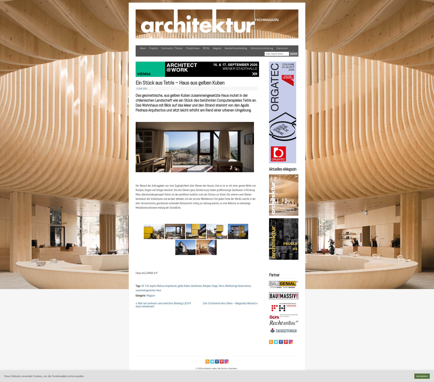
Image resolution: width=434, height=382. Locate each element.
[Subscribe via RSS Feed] (271, 342)
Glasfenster (196, 286)
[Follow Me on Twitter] (276, 342)
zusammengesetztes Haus (148, 290)
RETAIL (206, 48)
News (143, 48)
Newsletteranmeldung (236, 48)
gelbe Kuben (184, 286)
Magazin (217, 48)
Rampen (207, 286)
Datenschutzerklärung (262, 48)
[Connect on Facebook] (281, 342)
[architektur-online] (217, 38)
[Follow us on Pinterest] (286, 342)
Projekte (153, 48)
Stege (215, 286)
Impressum (282, 48)
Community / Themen (172, 48)
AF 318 (145, 286)
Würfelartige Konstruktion (238, 286)
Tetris (221, 286)
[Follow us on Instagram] (291, 342)
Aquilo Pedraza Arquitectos (163, 286)
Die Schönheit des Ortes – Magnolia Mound (229, 303)
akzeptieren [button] (422, 376)
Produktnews (193, 48)
